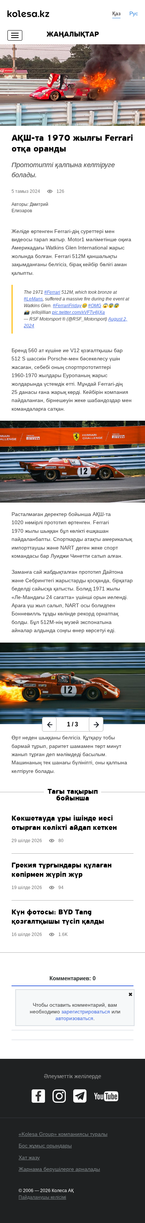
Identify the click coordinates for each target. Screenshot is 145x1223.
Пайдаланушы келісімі (42, 1197)
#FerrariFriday (67, 305)
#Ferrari (52, 292)
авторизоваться (74, 1018)
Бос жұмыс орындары (45, 1146)
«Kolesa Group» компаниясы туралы (63, 1134)
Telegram (80, 1096)
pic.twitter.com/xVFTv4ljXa (78, 312)
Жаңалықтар (72, 34)
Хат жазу (29, 1157)
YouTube (106, 1096)
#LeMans (33, 299)
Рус (133, 13)
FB (38, 1096)
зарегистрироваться (85, 1012)
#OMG (94, 305)
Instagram (59, 1096)
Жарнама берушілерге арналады (59, 1169)
